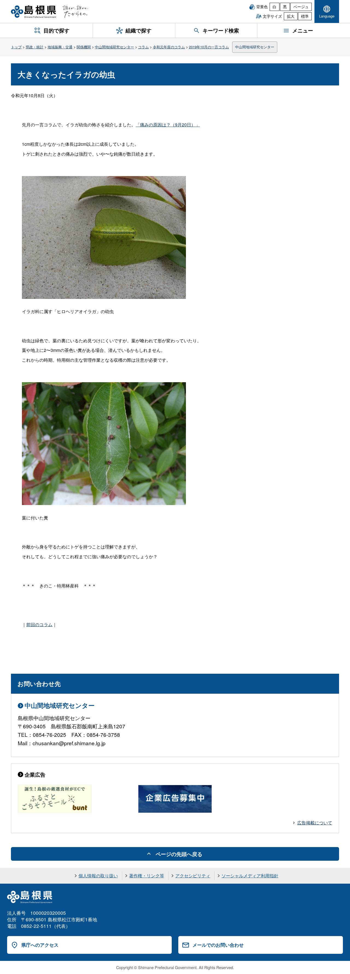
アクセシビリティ (192, 875)
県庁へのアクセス (40, 945)
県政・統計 (34, 46)
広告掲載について (314, 822)
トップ (16, 46)
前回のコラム (39, 624)
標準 (305, 16)
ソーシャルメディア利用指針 (249, 875)
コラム (143, 46)
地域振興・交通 (60, 46)
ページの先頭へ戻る (179, 854)
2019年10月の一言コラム (209, 46)
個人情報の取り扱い (98, 875)
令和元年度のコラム (169, 46)
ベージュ (301, 6)
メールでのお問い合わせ (218, 945)
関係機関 (84, 46)
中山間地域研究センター (114, 46)
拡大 (290, 16)
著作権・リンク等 (146, 875)
